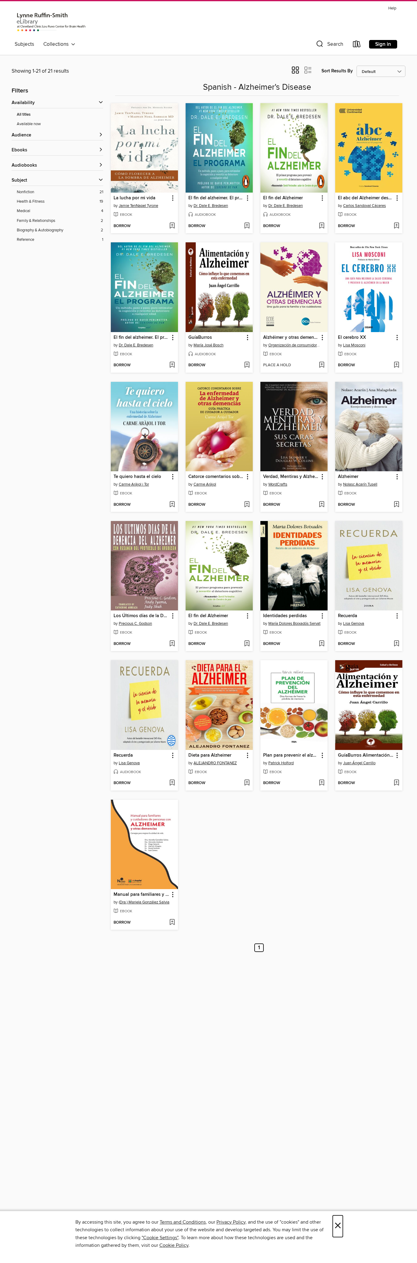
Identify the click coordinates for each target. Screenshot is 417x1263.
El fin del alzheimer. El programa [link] (216, 198)
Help (392, 8)
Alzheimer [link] (348, 477)
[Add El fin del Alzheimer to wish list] (321, 226)
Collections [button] (57, 44)
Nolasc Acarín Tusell (360, 484)
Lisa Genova (353, 623)
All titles (24, 114)
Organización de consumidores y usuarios (294, 345)
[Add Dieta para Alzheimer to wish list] (247, 783)
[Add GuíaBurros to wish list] (247, 365)
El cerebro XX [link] (352, 337)
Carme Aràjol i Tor (134, 484)
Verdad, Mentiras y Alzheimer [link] (291, 477)
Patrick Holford (281, 763)
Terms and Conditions (183, 1222)
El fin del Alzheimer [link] (283, 198)
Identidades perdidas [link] (285, 616)
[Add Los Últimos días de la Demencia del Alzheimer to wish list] (172, 644)
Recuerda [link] (347, 616)
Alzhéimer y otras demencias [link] (291, 337)
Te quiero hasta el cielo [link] (137, 477)
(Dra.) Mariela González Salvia (144, 902)
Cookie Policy (173, 1245)
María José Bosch (208, 345)
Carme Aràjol (205, 484)
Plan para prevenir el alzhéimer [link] (291, 755)
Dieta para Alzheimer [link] (209, 755)
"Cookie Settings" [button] (160, 1238)
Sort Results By (337, 71)
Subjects (24, 44)
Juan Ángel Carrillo (359, 763)
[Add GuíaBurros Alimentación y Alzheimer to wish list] (396, 783)
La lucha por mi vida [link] (134, 198)
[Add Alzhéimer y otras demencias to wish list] (321, 365)
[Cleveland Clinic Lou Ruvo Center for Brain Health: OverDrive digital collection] (51, 21)
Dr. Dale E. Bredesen (211, 205)
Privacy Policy (230, 1222)
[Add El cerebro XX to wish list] (396, 365)
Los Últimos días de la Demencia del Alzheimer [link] (141, 616)
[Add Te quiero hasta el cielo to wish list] (172, 505)
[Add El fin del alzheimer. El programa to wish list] (247, 226)
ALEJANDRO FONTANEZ (215, 763)
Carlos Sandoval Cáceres (364, 205)
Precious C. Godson (135, 623)
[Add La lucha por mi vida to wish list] (172, 226)
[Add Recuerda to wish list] (396, 644)
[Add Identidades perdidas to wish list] (321, 644)
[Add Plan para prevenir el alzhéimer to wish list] (321, 783)
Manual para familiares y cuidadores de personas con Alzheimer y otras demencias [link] (141, 894)
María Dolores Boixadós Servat (294, 623)
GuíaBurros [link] (200, 337)
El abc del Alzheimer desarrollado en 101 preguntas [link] (366, 198)
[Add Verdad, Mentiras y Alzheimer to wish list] (321, 505)
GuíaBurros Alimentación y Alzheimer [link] (366, 755)
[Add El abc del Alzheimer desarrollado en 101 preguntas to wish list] (396, 226)
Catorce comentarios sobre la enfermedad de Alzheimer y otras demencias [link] (216, 477)
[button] (329, 45)
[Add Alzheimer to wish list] (396, 505)
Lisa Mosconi (354, 345)
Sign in (383, 44)
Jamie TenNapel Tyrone (138, 205)
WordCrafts (277, 484)
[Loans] (357, 45)
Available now (29, 123)
